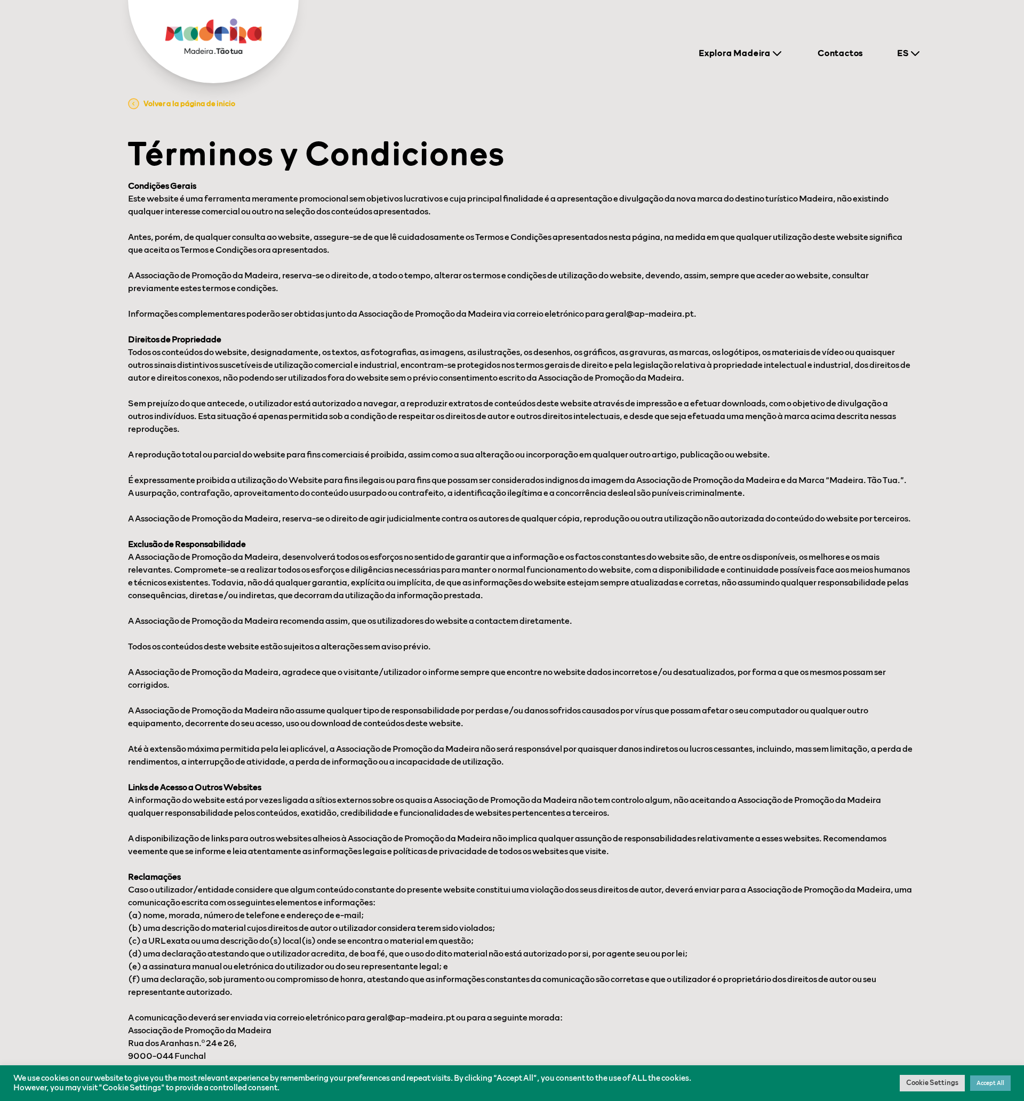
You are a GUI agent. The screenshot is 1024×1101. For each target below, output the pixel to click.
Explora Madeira (735, 53)
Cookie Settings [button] (932, 1083)
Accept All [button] (990, 1083)
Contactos (840, 53)
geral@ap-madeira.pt (649, 314)
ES (903, 53)
